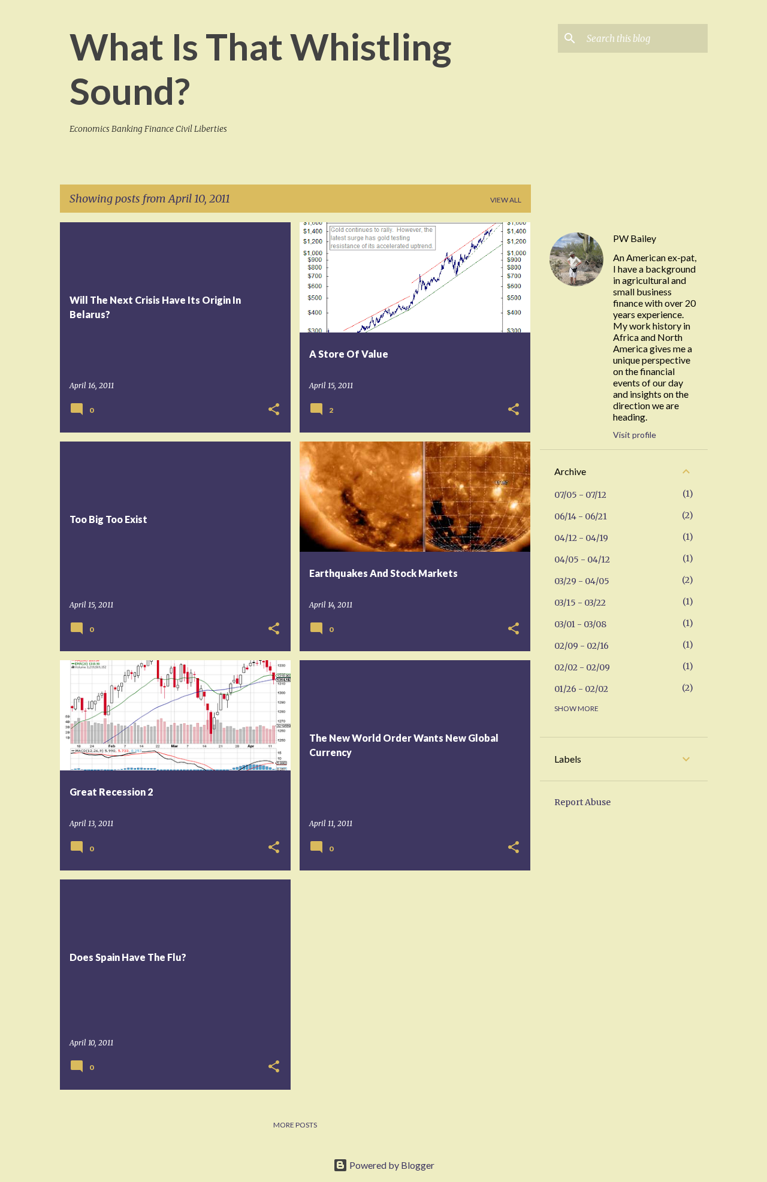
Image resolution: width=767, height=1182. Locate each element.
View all (505, 199)
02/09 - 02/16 (581, 645)
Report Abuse (582, 802)
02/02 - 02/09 (582, 667)
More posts (295, 1124)
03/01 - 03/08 (580, 624)
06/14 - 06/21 (580, 516)
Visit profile (634, 435)
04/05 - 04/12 (582, 559)
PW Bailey (634, 238)
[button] (274, 410)
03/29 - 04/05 (581, 581)
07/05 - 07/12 (580, 494)
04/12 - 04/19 (581, 538)
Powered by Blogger (391, 1165)
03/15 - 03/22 (580, 602)
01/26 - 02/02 (581, 689)
